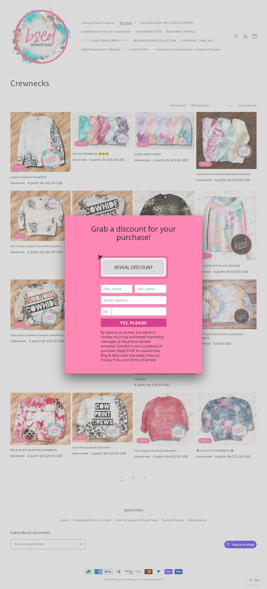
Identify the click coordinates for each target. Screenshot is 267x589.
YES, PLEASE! (133, 323)
